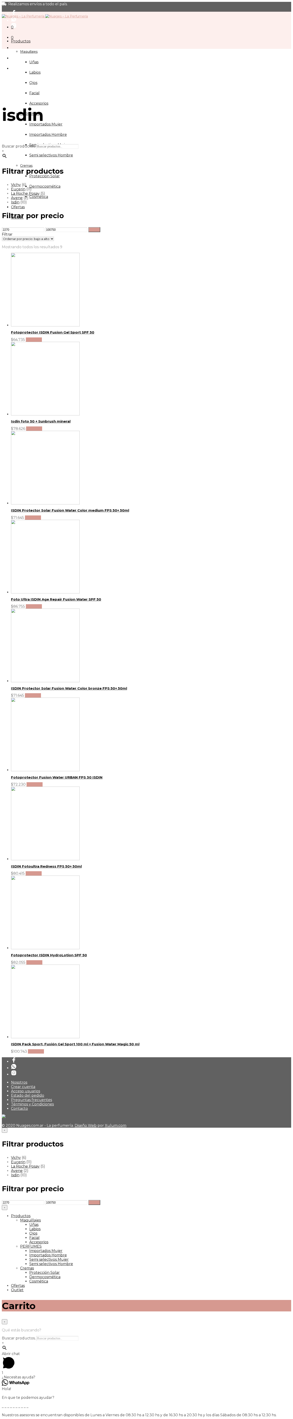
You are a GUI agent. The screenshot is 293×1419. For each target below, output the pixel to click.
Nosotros (19, 1082)
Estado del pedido (27, 1095)
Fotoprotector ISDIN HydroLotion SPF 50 (49, 955)
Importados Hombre (48, 134)
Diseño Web (86, 1125)
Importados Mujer (45, 124)
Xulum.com (115, 1125)
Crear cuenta (23, 1087)
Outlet (17, 1290)
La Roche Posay (25, 193)
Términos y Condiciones (32, 1104)
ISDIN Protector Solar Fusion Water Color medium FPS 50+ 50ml (70, 510)
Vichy (16, 185)
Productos (20, 41)
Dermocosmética (44, 186)
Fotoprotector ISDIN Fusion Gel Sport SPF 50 (52, 332)
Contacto (19, 1108)
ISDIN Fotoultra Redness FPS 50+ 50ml (46, 866)
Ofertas (18, 207)
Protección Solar (44, 176)
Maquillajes (29, 52)
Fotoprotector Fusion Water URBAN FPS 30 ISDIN (57, 777)
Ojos (33, 83)
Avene (17, 198)
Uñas (33, 62)
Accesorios (38, 103)
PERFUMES (31, 1246)
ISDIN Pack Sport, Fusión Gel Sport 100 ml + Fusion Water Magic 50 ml (75, 1044)
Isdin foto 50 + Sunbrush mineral (41, 421)
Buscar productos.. (19, 146)
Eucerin (18, 189)
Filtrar (94, 229)
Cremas (26, 166)
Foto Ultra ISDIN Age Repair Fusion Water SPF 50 (56, 599)
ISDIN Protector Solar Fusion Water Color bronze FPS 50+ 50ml (69, 688)
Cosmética (38, 197)
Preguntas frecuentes (31, 1100)
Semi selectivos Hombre (51, 155)
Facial (34, 93)
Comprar (34, 339)
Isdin (15, 202)
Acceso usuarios (25, 1091)
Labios (35, 72)
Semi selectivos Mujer (49, 1259)
